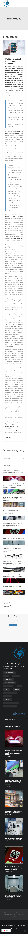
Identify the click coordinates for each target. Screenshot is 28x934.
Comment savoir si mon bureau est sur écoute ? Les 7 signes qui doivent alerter (13, 896)
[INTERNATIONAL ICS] (6, 3)
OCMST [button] (6, 689)
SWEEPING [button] (17, 689)
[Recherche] (14, 458)
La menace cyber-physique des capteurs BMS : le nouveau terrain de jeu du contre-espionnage (14, 498)
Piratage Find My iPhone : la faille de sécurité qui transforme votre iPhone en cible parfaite (13, 525)
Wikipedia (6, 606)
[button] (24, 3)
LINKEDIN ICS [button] (7, 699)
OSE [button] (19, 686)
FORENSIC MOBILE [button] (8, 679)
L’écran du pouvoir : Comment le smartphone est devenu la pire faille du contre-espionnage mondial (13, 472)
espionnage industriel (13, 616)
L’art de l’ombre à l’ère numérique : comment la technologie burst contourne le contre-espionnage (13, 512)
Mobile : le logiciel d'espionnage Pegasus (13, 61)
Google (6, 603)
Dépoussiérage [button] (8, 686)
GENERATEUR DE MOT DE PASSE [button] (11, 702)
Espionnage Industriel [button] (9, 672)
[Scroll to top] (25, 931)
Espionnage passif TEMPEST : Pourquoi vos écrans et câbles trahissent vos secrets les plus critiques (13, 485)
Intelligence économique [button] (10, 706)
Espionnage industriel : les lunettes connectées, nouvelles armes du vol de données (13, 550)
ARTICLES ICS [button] (7, 696)
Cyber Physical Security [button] (10, 692)
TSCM (20, 450)
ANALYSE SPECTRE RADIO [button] (10, 682)
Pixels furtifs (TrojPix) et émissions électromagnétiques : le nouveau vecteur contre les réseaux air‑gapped (13, 563)
